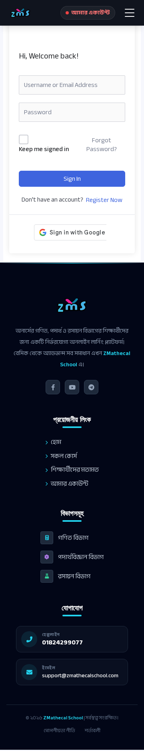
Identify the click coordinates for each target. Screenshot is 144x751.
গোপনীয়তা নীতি (59, 730)
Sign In (72, 179)
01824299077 (62, 642)
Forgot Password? (101, 144)
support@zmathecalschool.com (80, 675)
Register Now (104, 200)
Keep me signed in (44, 149)
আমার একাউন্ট (69, 484)
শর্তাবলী (92, 730)
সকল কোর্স (64, 456)
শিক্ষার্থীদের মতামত (75, 469)
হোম (56, 442)
